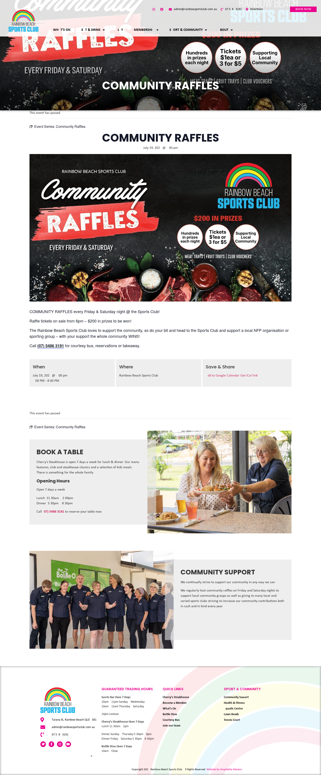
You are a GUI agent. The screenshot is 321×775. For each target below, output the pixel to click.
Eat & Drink (90, 30)
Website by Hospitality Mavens (224, 769)
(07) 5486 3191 (53, 511)
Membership (144, 30)
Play (119, 30)
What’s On (62, 30)
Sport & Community (186, 30)
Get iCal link (249, 375)
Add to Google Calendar (223, 375)
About (223, 30)
